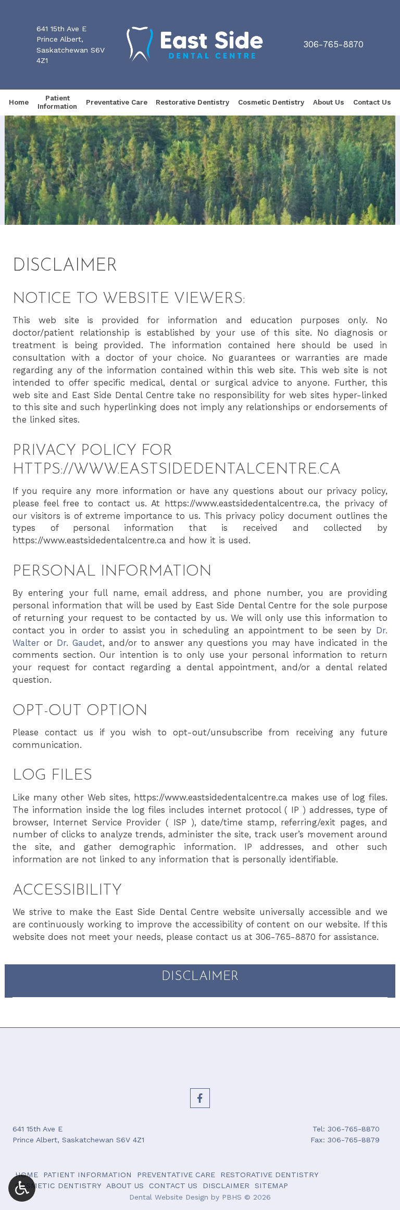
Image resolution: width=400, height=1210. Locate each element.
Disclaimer (200, 977)
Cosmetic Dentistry (271, 102)
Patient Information (87, 1174)
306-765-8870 (334, 44)
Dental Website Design (168, 1197)
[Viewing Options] (22, 1188)
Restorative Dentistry (192, 102)
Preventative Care (116, 102)
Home (19, 102)
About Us (328, 102)
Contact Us (372, 102)
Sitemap (271, 1185)
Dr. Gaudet (80, 643)
